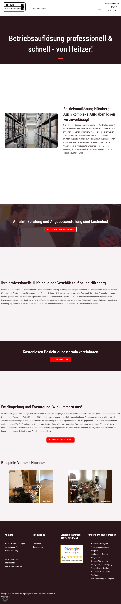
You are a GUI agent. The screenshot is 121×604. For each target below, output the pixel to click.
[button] (5, 599)
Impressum (37, 543)
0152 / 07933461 (12, 559)
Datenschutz (38, 547)
